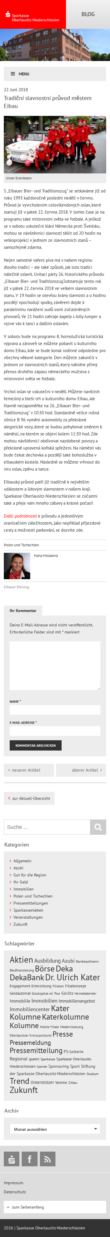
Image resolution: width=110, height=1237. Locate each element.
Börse (45, 968)
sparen (34, 1059)
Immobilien (23, 889)
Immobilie (20, 1001)
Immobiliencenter (30, 1009)
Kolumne (24, 1025)
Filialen (58, 985)
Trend (19, 1081)
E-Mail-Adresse (23, 722)
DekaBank (27, 977)
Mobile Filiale (49, 1027)
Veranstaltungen (28, 917)
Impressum (13, 1182)
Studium (93, 1074)
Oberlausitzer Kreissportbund (30, 1035)
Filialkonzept (75, 985)
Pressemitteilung (36, 1050)
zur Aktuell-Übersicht (31, 798)
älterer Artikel (85, 770)
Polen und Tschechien (21, 545)
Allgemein (22, 860)
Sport (75, 1066)
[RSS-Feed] (47, 1159)
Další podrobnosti (20, 516)
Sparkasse (47, 1059)
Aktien (21, 959)
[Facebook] (29, 1159)
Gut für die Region (29, 875)
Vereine (61, 1082)
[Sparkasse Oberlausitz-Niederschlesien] (11, 1159)
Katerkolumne (65, 1017)
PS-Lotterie (73, 1051)
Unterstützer (42, 1082)
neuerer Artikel (26, 770)
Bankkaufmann (87, 961)
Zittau (72, 1082)
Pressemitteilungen (30, 903)
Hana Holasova (45, 555)
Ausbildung (47, 960)
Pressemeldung (30, 1042)
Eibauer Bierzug (16, 586)
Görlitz (67, 993)
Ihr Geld (20, 882)
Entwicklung (41, 985)
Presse (63, 1034)
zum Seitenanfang (28, 1207)
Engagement (20, 985)
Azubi (18, 868)
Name (15, 701)
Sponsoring (58, 1066)
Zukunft (20, 924)
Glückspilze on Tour (46, 993)
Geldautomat (20, 993)
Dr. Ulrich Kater (72, 977)
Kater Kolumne (40, 1012)
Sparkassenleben (28, 910)
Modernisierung (71, 1027)
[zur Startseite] (33, 14)
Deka (64, 968)
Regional (19, 1059)
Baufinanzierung (22, 970)
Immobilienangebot (77, 1001)
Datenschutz (15, 1191)
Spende (42, 1066)
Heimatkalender (86, 993)
